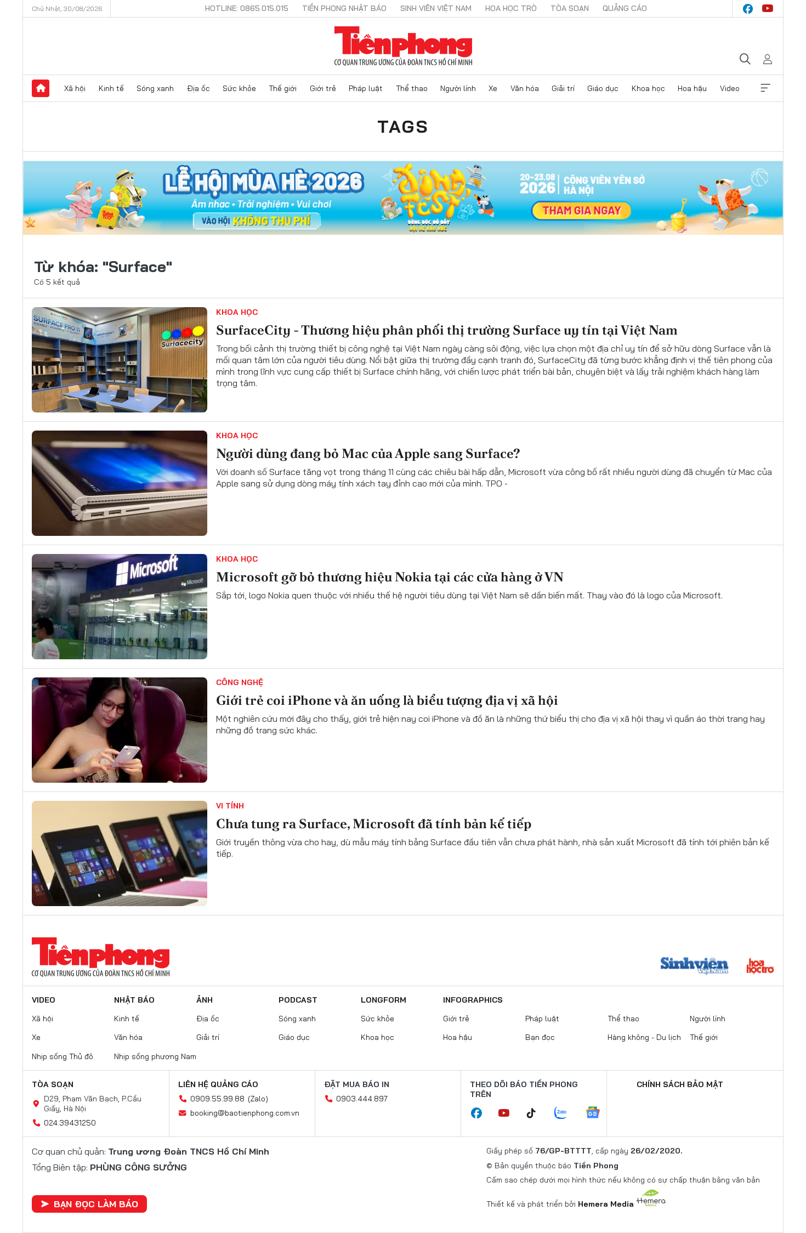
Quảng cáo (625, 8)
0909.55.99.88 (217, 1099)
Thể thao (412, 88)
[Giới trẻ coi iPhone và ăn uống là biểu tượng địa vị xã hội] (119, 730)
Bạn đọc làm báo (96, 1203)
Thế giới (283, 88)
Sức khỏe (239, 88)
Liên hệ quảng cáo (218, 1084)
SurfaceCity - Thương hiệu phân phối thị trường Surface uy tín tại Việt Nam (447, 329)
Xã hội (75, 88)
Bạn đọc (540, 1037)
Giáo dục (602, 88)
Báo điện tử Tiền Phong (403, 46)
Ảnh (204, 1000)
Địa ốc (198, 88)
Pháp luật (366, 88)
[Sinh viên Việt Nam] (695, 967)
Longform (383, 1000)
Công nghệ (239, 682)
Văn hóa (524, 88)
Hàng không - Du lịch (644, 1037)
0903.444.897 (362, 1099)
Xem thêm (765, 88)
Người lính (458, 88)
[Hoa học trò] (760, 967)
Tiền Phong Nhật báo (344, 8)
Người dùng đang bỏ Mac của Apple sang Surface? (368, 453)
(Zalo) (258, 1099)
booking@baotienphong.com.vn (244, 1113)
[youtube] (767, 9)
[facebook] (747, 9)
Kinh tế (111, 88)
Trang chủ (40, 88)
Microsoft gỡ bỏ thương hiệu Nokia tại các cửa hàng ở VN (390, 576)
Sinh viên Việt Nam (436, 8)
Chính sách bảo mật (680, 1084)
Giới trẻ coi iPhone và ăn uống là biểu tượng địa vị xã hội (387, 700)
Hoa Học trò (511, 8)
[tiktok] (537, 1113)
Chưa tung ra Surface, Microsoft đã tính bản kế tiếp (373, 823)
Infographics (473, 1000)
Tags (403, 126)
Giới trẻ (323, 88)
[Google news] (598, 1113)
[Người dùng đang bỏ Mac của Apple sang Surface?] (119, 483)
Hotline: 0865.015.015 (246, 8)
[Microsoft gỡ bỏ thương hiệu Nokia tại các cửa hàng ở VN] (119, 606)
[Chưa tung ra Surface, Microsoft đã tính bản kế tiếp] (119, 853)
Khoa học (648, 88)
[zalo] (566, 1113)
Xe (493, 88)
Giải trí (563, 88)
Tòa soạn (569, 8)
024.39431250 (70, 1123)
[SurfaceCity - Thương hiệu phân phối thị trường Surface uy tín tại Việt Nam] (119, 359)
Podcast (298, 1000)
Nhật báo (134, 1000)
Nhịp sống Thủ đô (62, 1056)
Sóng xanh (155, 88)
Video (730, 88)
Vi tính (230, 806)
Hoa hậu (692, 88)
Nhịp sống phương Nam (155, 1056)
